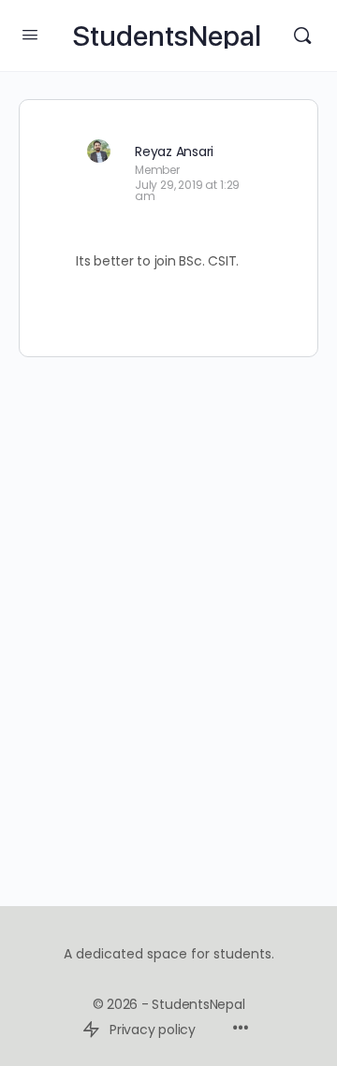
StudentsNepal (166, 36)
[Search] (302, 35)
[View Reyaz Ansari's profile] (98, 150)
